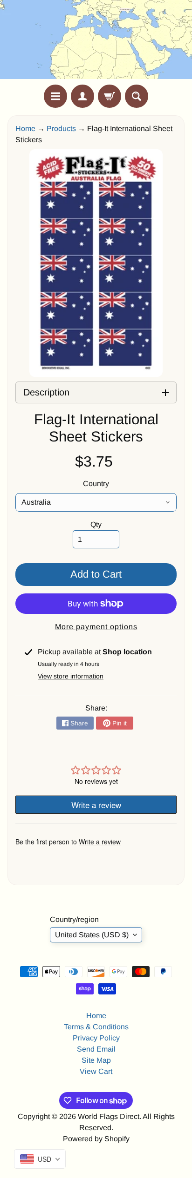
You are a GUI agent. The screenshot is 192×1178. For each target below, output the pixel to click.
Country (96, 483)
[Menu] (55, 96)
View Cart (96, 1071)
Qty (96, 524)
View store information (70, 676)
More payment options (96, 627)
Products (61, 128)
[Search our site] (136, 96)
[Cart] (109, 96)
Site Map (96, 1060)
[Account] (82, 96)
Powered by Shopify (96, 1139)
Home (25, 128)
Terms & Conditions (96, 1027)
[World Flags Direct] (96, 42)
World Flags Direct (108, 1116)
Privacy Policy (96, 1038)
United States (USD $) (92, 935)
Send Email (96, 1049)
